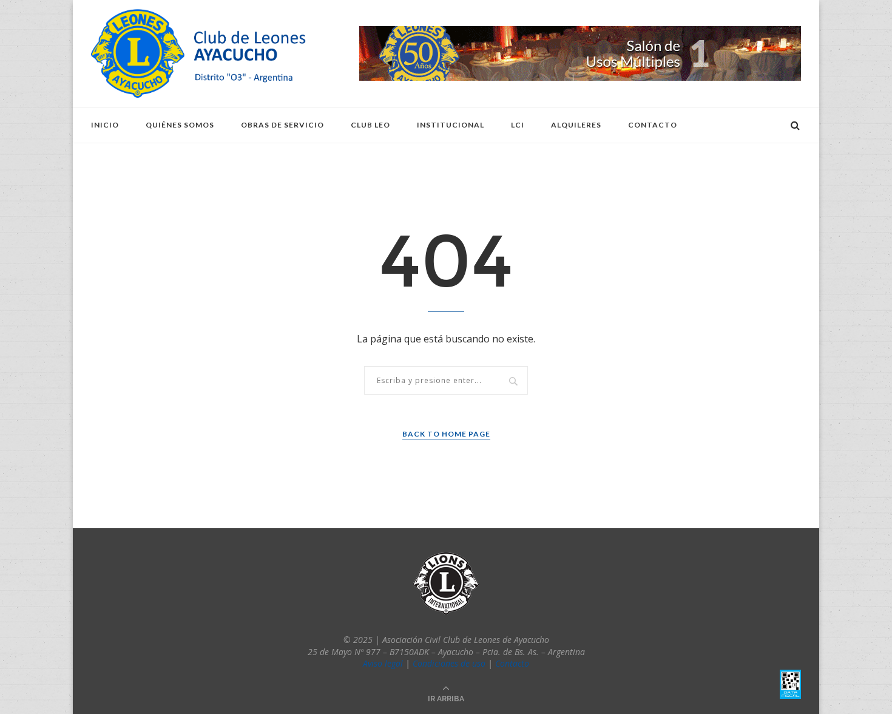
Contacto (652, 124)
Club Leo (370, 124)
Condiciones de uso (449, 663)
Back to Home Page (446, 433)
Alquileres (576, 124)
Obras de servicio (282, 124)
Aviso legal (383, 663)
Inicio (105, 124)
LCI (517, 124)
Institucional (450, 124)
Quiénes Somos (180, 124)
